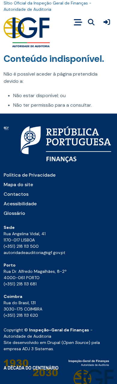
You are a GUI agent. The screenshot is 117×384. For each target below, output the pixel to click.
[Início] (27, 32)
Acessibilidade (20, 204)
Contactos (16, 194)
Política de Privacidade (30, 175)
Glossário (14, 213)
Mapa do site (18, 184)
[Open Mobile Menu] (78, 22)
